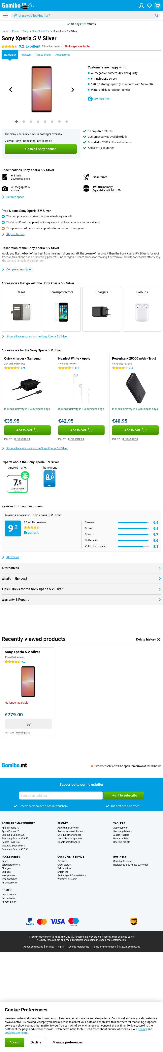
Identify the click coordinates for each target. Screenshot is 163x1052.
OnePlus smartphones (69, 835)
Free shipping (22, 439)
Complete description (19, 269)
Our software (8, 898)
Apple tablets (120, 827)
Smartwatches (9, 879)
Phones (63, 823)
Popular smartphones (18, 823)
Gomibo (7, 890)
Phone (15, 31)
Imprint (61, 946)
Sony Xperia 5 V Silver (65, 31)
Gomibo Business (122, 861)
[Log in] (142, 5)
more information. (116, 940)
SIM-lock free (101, 98)
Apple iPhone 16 (10, 831)
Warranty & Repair (67, 879)
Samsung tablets (122, 831)
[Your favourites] (149, 5)
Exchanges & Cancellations (71, 875)
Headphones (8, 875)
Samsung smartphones (70, 831)
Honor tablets (120, 838)
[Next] (72, 90)
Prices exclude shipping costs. (118, 936)
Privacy (50, 946)
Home (5, 31)
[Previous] (11, 90)
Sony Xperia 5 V (40, 31)
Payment (62, 861)
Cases (5, 861)
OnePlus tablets (121, 842)
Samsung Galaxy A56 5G (15, 838)
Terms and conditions (104, 946)
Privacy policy (9, 901)
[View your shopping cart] (157, 5)
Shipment (62, 872)
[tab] (16, 121)
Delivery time (64, 868)
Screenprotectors (11, 864)
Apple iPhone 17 (10, 827)
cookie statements (16, 1032)
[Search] (156, 15)
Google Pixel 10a (11, 842)
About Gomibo (9, 894)
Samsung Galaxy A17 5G (15, 849)
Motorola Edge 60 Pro (13, 845)
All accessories (9, 882)
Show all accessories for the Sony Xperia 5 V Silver (37, 336)
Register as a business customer (130, 864)
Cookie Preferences (79, 946)
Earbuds (6, 872)
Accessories (11, 856)
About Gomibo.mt (33, 946)
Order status (64, 864)
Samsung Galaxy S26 (13, 835)
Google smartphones (68, 842)
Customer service (70, 856)
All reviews (12, 557)
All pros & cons (15, 234)
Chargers (6, 868)
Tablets (119, 823)
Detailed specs (15, 197)
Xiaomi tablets (121, 835)
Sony (25, 31)
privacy (142, 1029)
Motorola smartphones (69, 838)
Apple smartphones (68, 827)
